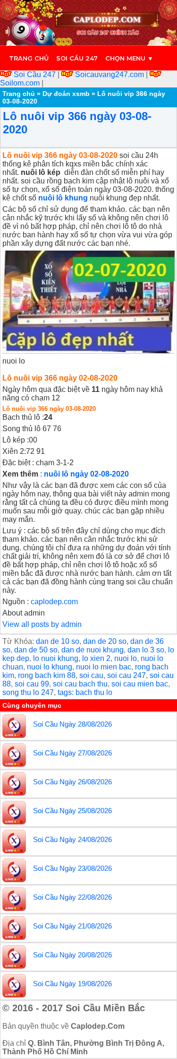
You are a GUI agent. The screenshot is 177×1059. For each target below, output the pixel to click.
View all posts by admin (42, 624)
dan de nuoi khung (92, 650)
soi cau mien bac (139, 684)
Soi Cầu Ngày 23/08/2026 (72, 868)
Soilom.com (21, 83)
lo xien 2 (96, 658)
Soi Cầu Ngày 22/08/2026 (72, 897)
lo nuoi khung (55, 658)
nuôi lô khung (63, 198)
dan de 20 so (104, 641)
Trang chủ (29, 58)
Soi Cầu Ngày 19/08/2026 (72, 984)
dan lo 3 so (145, 650)
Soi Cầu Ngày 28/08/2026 (72, 724)
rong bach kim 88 (47, 675)
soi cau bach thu (80, 684)
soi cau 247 (126, 675)
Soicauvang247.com (109, 74)
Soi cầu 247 (77, 58)
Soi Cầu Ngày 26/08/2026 (72, 782)
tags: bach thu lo (85, 692)
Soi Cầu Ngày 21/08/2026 (72, 926)
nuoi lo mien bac (103, 667)
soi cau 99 (32, 684)
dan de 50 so (36, 650)
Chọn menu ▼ (129, 58)
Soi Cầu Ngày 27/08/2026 (72, 753)
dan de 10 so (57, 641)
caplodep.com (54, 602)
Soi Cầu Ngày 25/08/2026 (72, 811)
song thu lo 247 (28, 692)
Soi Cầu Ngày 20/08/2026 (72, 955)
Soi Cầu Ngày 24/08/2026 (72, 839)
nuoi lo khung (49, 667)
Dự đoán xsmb (66, 93)
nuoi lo (125, 658)
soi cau (91, 675)
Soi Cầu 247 (35, 74)
